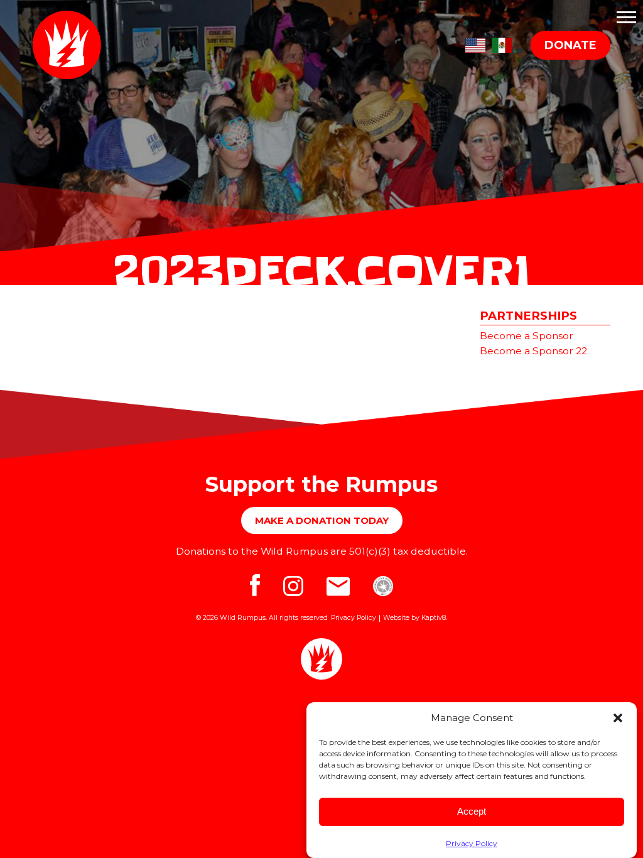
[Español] (502, 43)
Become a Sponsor (526, 336)
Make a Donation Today (322, 520)
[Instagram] (295, 590)
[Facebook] (257, 590)
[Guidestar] (383, 590)
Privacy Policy (471, 843)
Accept (471, 811)
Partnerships (528, 315)
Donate (570, 45)
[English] (475, 43)
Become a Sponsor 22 (533, 351)
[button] (618, 718)
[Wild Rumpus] (70, 45)
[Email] (340, 590)
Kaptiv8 (433, 618)
